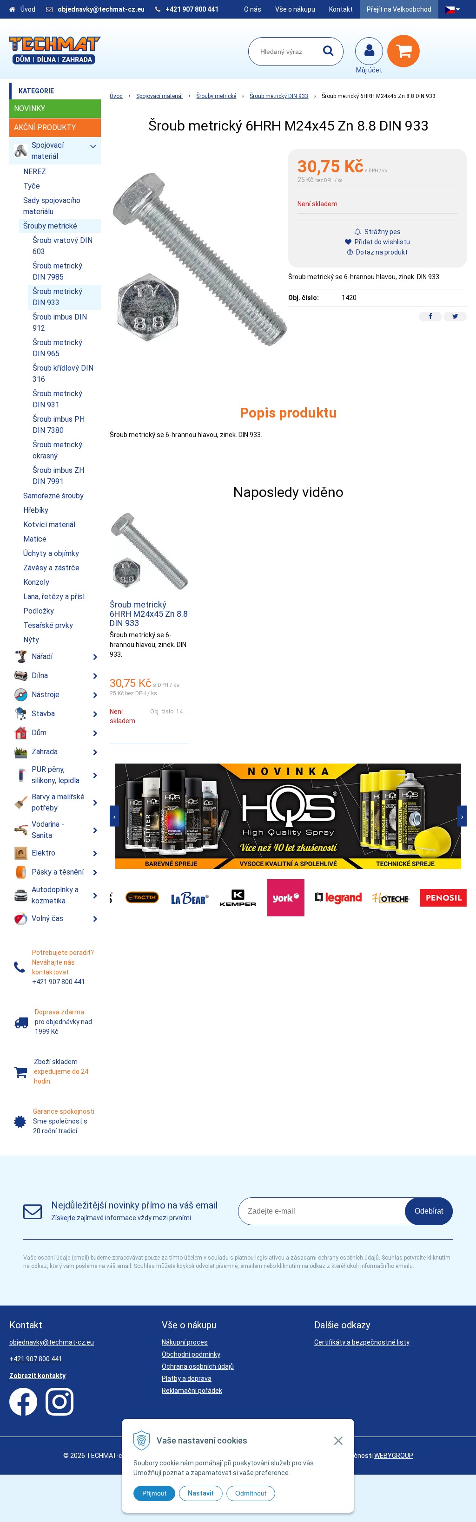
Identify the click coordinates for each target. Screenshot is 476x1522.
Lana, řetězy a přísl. (54, 596)
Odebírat (429, 1211)
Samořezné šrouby (53, 495)
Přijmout (154, 1493)
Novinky (29, 108)
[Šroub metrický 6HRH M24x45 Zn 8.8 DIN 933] (199, 259)
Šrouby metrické (216, 96)
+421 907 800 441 (191, 9)
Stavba (43, 713)
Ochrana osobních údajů (198, 1366)
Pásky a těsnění (58, 872)
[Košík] (405, 51)
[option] (288, 816)
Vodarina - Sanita (48, 830)
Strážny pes (382, 231)
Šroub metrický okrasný (57, 450)
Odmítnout (250, 1493)
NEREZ (34, 171)
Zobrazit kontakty (37, 1375)
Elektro (43, 853)
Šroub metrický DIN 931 (57, 399)
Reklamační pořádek (192, 1390)
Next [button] (462, 816)
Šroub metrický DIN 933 (279, 96)
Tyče (31, 186)
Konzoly (36, 582)
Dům (39, 732)
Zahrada (45, 751)
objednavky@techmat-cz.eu (101, 9)
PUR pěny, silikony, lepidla (55, 775)
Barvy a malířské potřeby (58, 802)
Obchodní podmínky (191, 1354)
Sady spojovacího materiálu (51, 206)
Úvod (27, 9)
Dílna (40, 675)
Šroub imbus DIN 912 (60, 323)
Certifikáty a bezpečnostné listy (362, 1342)
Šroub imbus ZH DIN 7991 (58, 476)
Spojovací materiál (159, 96)
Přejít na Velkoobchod (399, 9)
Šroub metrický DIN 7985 (57, 271)
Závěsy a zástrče (51, 567)
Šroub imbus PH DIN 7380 (59, 425)
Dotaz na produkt (381, 252)
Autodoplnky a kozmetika (55, 895)
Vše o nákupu (295, 9)
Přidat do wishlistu (381, 242)
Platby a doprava (187, 1378)
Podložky (38, 611)
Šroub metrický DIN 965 (57, 348)
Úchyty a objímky (51, 553)
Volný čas (47, 918)
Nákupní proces (185, 1342)
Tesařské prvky (48, 625)
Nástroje (46, 694)
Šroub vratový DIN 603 (63, 246)
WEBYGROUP (393, 1455)
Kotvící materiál (49, 524)
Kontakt (341, 9)
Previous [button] (114, 816)
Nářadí (42, 656)
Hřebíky (35, 510)
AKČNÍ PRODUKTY (45, 127)
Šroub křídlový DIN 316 (63, 374)
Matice (34, 539)
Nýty (31, 639)
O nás (252, 9)
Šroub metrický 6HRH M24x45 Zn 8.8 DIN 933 (149, 614)
